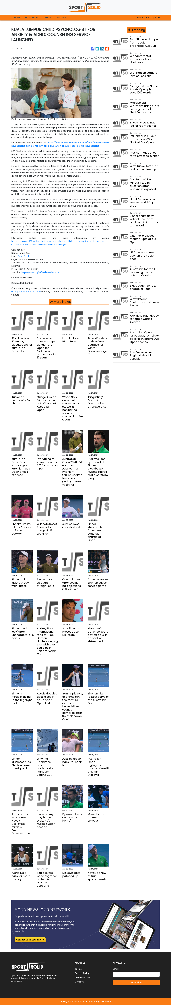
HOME (17, 17)
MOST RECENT (32, 17)
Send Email (23, 256)
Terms (78, 968)
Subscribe (136, 982)
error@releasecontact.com (26, 291)
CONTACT (61, 17)
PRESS (47, 17)
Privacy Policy (82, 973)
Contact (79, 981)
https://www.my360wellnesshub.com (40, 272)
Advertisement (83, 977)
